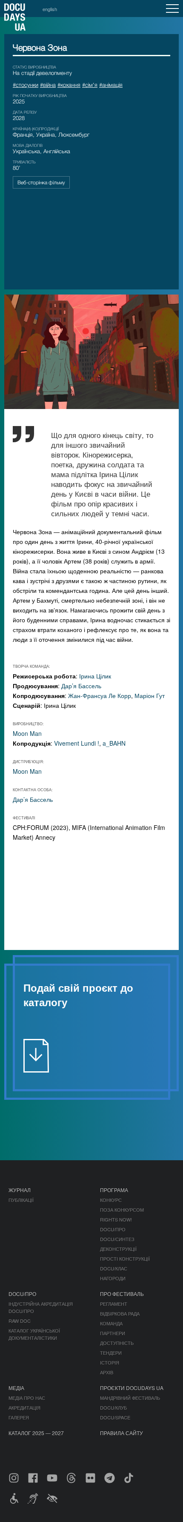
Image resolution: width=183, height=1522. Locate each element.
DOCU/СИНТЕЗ (117, 1239)
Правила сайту (121, 1432)
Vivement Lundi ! (76, 743)
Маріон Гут (149, 695)
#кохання (68, 84)
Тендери (111, 1352)
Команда (111, 1323)
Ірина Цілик (95, 676)
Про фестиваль (122, 1293)
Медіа (16, 1387)
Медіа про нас (27, 1397)
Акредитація (24, 1407)
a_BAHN (114, 743)
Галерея (19, 1417)
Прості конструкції (125, 1258)
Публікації (21, 1199)
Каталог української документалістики (34, 1334)
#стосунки (25, 84)
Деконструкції (118, 1248)
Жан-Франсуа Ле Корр (99, 695)
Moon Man (27, 733)
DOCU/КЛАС (113, 1268)
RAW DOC (20, 1320)
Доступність (117, 1342)
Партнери (112, 1333)
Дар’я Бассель (81, 685)
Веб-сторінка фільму (41, 182)
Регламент (113, 1303)
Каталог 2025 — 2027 (36, 1432)
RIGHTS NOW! (116, 1219)
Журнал (20, 1189)
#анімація (111, 84)
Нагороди (113, 1278)
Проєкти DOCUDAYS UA (131, 1387)
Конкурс (111, 1199)
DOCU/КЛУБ (113, 1407)
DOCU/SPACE (115, 1417)
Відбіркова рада (120, 1313)
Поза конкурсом (122, 1209)
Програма (114, 1189)
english (50, 9)
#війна (48, 84)
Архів (106, 1372)
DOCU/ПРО (113, 1229)
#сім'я (89, 84)
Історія (109, 1362)
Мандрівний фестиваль (130, 1397)
